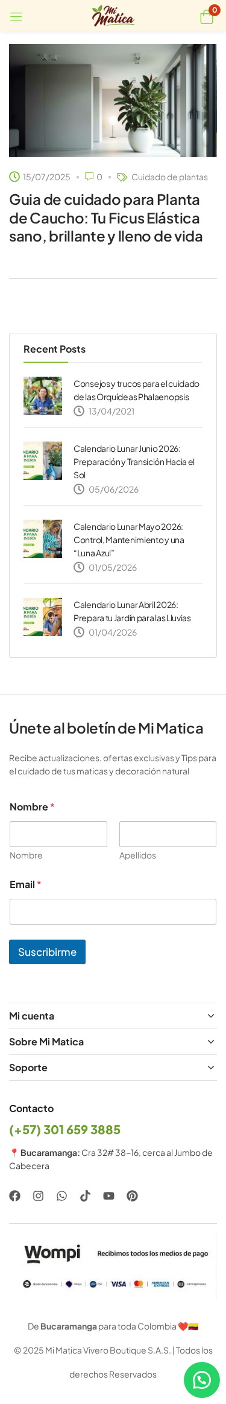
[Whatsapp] (61, 1196)
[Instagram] (38, 1196)
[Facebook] (14, 1196)
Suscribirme (47, 951)
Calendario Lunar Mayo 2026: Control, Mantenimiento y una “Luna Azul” (129, 539)
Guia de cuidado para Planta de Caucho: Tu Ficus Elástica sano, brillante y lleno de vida (106, 217)
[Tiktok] (85, 1196)
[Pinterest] (132, 1196)
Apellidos (137, 855)
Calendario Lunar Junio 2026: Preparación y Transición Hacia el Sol (134, 461)
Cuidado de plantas (169, 176)
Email (26, 884)
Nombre (26, 855)
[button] (206, 15)
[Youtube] (109, 1196)
